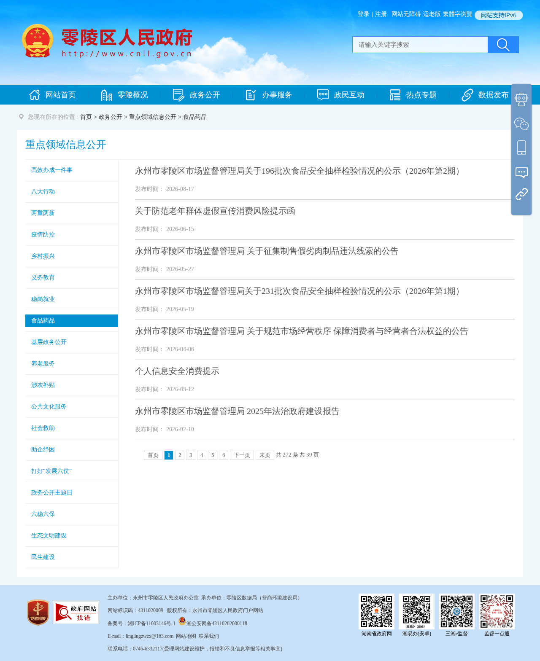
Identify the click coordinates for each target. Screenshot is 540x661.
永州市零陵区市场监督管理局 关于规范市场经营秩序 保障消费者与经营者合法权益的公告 (301, 331)
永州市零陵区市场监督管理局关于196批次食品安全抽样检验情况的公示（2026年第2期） (299, 170)
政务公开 (205, 95)
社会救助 (43, 428)
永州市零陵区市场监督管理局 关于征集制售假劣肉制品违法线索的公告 (267, 250)
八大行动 (43, 191)
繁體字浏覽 (457, 14)
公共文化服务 (49, 406)
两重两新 (43, 213)
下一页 (242, 455)
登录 (364, 14)
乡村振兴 (43, 256)
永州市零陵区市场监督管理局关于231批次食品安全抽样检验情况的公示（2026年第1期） (299, 291)
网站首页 (61, 95)
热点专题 (421, 95)
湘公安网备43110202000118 (216, 623)
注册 (381, 14)
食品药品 (43, 320)
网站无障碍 (406, 14)
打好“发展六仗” (51, 471)
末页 (264, 455)
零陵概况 (133, 95)
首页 (86, 117)
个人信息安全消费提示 (177, 371)
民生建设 (43, 557)
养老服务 (43, 363)
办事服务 (277, 95)
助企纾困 (43, 449)
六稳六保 (43, 514)
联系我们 (209, 636)
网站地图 (186, 636)
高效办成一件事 (52, 170)
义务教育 (43, 277)
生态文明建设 (49, 535)
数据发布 (493, 95)
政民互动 (349, 95)
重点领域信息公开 (152, 117)
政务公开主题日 (52, 492)
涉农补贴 (43, 385)
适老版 (432, 14)
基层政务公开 (49, 342)
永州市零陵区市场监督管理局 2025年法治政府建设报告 (237, 411)
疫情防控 (43, 234)
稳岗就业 (43, 299)
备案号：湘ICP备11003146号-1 (142, 623)
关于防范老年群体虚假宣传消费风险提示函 (215, 210)
